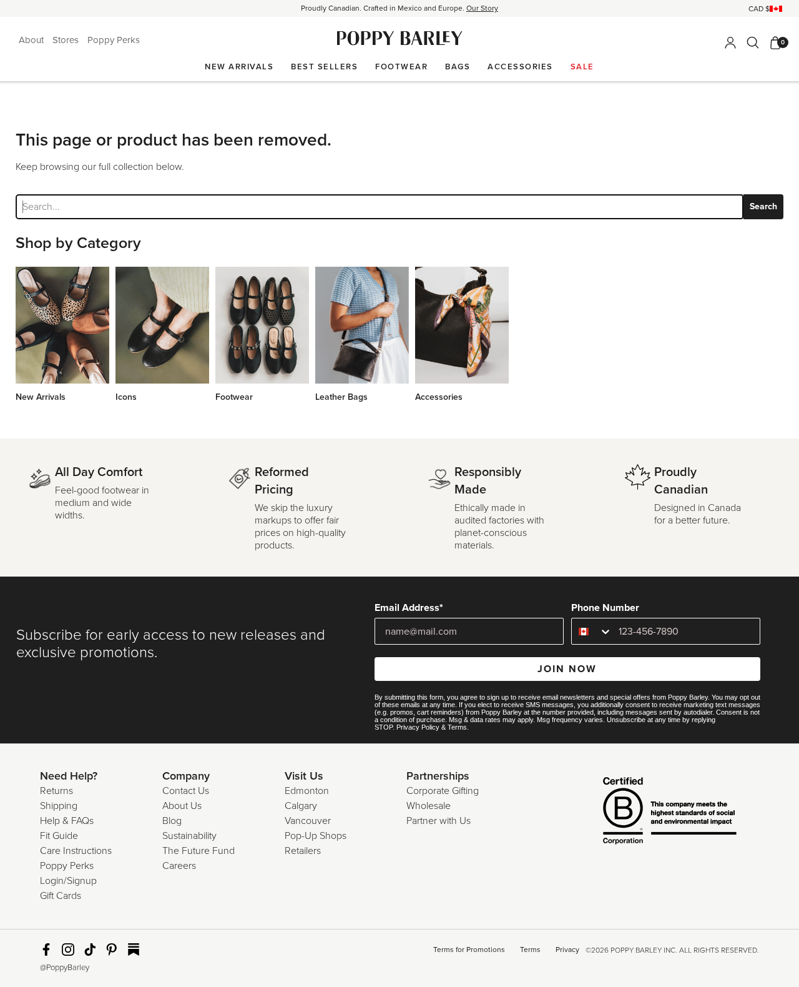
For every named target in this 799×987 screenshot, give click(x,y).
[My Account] (730, 42)
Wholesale (428, 806)
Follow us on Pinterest (111, 949)
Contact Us (185, 791)
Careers (179, 866)
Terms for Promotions (469, 949)
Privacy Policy (417, 727)
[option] (399, 8)
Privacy (567, 949)
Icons (126, 397)
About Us (182, 806)
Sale (582, 67)
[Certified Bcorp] (651, 812)
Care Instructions (76, 851)
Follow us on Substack (133, 949)
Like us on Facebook (46, 949)
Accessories (520, 67)
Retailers (303, 851)
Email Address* (409, 608)
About (32, 40)
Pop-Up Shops (315, 836)
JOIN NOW (567, 669)
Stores (66, 40)
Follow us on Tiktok (90, 949)
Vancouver (308, 821)
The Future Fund (198, 851)
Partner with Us (438, 821)
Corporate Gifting (442, 791)
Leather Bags (341, 397)
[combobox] (592, 631)
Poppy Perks (113, 40)
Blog (172, 821)
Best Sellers (324, 67)
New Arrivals (239, 67)
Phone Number (605, 608)
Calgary (301, 806)
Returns (56, 791)
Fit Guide (59, 836)
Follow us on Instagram (68, 949)
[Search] (753, 42)
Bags (457, 67)
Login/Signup (68, 881)
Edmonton (307, 791)
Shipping (58, 806)
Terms (457, 727)
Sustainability (189, 836)
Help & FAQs (67, 821)
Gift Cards (60, 896)
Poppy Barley (400, 38)
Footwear (401, 67)
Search (763, 206)
